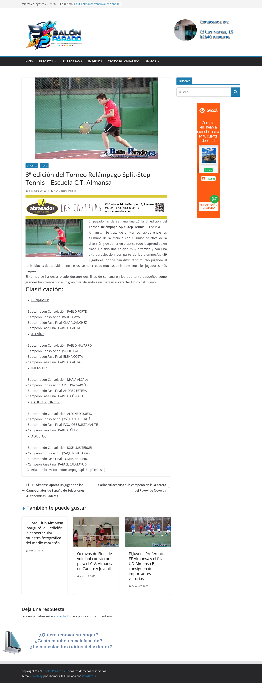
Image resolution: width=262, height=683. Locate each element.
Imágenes (95, 61)
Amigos (150, 61)
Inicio (29, 61)
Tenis (44, 165)
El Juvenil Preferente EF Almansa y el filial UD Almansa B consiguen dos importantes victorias (146, 566)
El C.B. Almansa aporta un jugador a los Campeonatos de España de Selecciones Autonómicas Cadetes (55, 490)
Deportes (46, 61)
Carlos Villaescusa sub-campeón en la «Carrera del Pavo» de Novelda (132, 488)
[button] (55, 61)
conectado (62, 616)
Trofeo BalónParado (123, 61)
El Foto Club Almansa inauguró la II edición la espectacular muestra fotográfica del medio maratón (44, 532)
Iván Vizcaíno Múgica (65, 190)
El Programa (72, 61)
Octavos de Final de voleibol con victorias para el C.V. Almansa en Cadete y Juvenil (96, 561)
